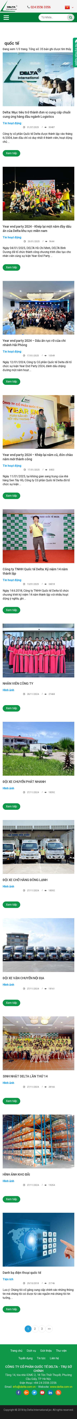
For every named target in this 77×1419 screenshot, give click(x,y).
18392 (51, 792)
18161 (51, 988)
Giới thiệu (46, 1350)
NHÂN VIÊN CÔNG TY (18, 683)
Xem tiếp (11, 153)
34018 (51, 584)
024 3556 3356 (40, 7)
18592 (51, 890)
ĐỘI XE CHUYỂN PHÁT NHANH (24, 782)
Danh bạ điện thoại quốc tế (22, 1272)
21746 (51, 1283)
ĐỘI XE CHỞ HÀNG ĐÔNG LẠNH (25, 880)
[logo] (9, 6)
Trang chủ (16, 1350)
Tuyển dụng (25, 1358)
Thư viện (61, 1350)
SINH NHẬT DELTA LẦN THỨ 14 (25, 1076)
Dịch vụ (31, 1350)
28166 (51, 1087)
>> (49, 1329)
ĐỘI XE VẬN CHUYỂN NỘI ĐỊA (23, 978)
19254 (51, 1185)
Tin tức (41, 1358)
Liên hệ (54, 1358)
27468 (51, 694)
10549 (51, 355)
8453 (51, 470)
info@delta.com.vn (24, 1386)
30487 (51, 127)
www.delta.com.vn (61, 1386)
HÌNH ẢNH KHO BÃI (16, 1174)
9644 (51, 241)
